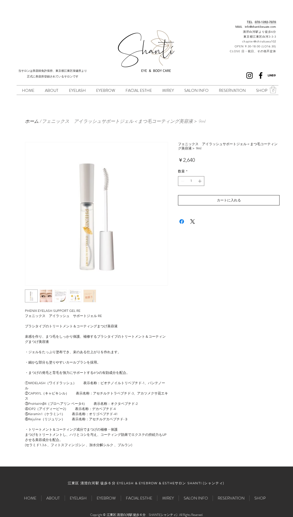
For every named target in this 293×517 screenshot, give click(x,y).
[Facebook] (260, 75)
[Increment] (200, 181)
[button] (273, 89)
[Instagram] (249, 75)
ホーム (32, 121)
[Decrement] (182, 181)
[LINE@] (272, 75)
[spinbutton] (191, 181)
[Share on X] (192, 221)
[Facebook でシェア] (181, 221)
